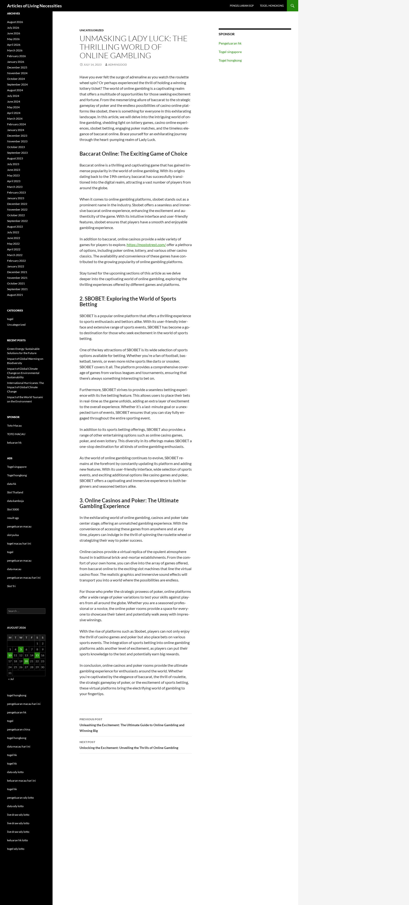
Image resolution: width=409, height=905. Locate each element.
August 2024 (15, 90)
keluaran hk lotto (17, 840)
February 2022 (16, 260)
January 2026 (15, 61)
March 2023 (14, 187)
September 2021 (17, 289)
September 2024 (17, 84)
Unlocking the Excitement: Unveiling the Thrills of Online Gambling (129, 745)
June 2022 (13, 238)
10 (10, 655)
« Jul (11, 679)
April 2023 (13, 181)
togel (10, 319)
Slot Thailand (15, 492)
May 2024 (13, 107)
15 (37, 655)
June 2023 (13, 169)
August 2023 (15, 158)
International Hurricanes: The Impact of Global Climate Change (25, 387)
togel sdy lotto (15, 849)
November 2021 (17, 277)
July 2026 (13, 27)
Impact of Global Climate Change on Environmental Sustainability (23, 373)
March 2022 (14, 255)
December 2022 (17, 204)
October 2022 (16, 215)
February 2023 (16, 192)
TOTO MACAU (16, 434)
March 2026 (14, 50)
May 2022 (13, 243)
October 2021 (16, 283)
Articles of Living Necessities (34, 5)
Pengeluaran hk (230, 43)
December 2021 (17, 272)
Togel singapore (230, 52)
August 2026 (15, 22)
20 (26, 661)
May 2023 (13, 175)
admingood (117, 64)
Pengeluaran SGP (242, 5)
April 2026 (13, 44)
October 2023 (16, 147)
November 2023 (17, 141)
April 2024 (13, 113)
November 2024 (17, 73)
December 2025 (17, 67)
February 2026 (16, 56)
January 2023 (15, 198)
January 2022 (15, 266)
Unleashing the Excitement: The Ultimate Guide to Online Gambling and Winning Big (132, 725)
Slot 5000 (13, 509)
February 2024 (16, 124)
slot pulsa (13, 535)
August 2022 (15, 226)
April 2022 (13, 249)
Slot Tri (11, 586)
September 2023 (17, 152)
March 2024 (14, 118)
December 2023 (17, 135)
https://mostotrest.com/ (146, 244)
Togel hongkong (272, 5)
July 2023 (13, 164)
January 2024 (15, 130)
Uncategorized (92, 30)
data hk (11, 484)
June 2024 (13, 101)
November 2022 (17, 209)
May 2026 (13, 39)
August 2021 (15, 295)
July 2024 (13, 96)
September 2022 (17, 221)
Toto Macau (14, 425)
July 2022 (13, 232)
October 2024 (16, 79)
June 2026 (13, 33)
